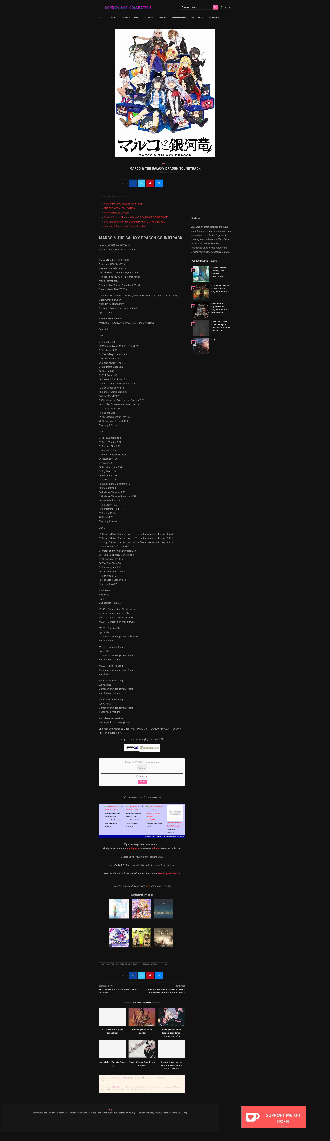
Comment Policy (122, 1078)
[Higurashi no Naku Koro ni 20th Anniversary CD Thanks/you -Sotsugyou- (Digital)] (119, 911)
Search (215, 7)
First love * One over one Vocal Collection (125, 226)
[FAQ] (201, 346)
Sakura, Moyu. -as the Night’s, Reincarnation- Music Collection (171, 1065)
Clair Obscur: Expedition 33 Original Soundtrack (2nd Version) (220, 308)
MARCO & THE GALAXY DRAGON (128, 964)
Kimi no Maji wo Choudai (116, 212)
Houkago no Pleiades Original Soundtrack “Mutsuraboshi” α (171, 1033)
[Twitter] (225, 7)
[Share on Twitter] (141, 183)
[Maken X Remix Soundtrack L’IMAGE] (142, 1049)
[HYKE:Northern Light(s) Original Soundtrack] (141, 940)
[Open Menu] (100, 17)
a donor (156, 848)
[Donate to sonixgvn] (274, 1107)
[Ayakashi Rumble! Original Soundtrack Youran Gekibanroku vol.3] (141, 911)
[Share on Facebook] (133, 183)
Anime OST (149, 17)
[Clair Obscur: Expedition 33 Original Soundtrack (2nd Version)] (201, 310)
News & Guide (163, 17)
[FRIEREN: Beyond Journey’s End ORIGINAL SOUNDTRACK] (201, 274)
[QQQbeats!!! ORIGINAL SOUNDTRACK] (119, 940)
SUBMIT (142, 782)
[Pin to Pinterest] (150, 183)
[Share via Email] (159, 183)
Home (113, 17)
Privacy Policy (213, 17)
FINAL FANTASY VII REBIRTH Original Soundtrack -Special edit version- (220, 326)
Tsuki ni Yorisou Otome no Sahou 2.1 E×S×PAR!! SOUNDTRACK (136, 217)
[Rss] (229, 7)
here (148, 886)
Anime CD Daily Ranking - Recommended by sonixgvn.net (164, 836)
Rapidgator (133, 848)
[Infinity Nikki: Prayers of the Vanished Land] (164, 940)
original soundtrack (150, 964)
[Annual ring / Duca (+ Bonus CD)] (112, 1049)
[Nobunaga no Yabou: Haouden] (142, 1017)
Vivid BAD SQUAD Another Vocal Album (123, 203)
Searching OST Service (169, 873)
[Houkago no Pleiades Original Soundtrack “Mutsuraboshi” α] (171, 1017)
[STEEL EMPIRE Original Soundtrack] (112, 1017)
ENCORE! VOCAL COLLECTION (119, 208)
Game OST (138, 17)
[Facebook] (221, 7)
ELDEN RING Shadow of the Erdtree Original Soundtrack (220, 288)
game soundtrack (107, 964)
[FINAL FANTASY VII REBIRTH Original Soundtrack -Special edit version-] (201, 328)
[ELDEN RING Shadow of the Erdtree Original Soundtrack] (201, 292)
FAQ (192, 17)
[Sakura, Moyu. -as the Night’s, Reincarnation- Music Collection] (171, 1049)
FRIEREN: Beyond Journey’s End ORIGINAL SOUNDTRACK (218, 272)
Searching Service (180, 17)
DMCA (200, 17)
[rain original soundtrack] (164, 911)
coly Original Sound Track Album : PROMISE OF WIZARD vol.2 (134, 221)
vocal (165, 964)
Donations (123, 17)
